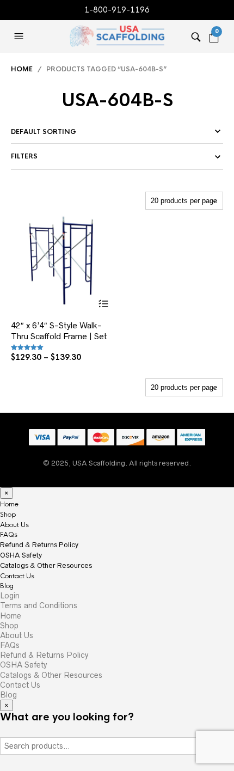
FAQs (8, 534)
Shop (8, 514)
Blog (7, 586)
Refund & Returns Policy (39, 545)
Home (22, 69)
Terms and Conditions (38, 605)
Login (10, 595)
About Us (14, 525)
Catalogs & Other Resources (46, 565)
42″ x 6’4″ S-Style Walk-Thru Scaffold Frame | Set (59, 331)
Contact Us (17, 576)
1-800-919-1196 (117, 10)
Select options (103, 303)
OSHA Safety (21, 555)
